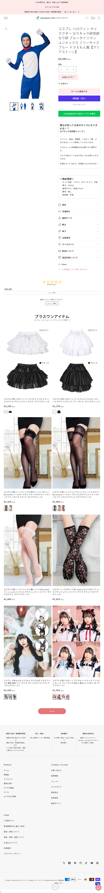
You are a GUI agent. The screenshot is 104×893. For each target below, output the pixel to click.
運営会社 (54, 792)
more (52, 711)
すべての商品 (9, 788)
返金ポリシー (56, 803)
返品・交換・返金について (14, 837)
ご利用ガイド (9, 820)
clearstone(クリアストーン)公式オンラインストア (27, 880)
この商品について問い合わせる (74, 269)
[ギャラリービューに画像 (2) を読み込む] (23, 106)
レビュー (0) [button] (8, 288)
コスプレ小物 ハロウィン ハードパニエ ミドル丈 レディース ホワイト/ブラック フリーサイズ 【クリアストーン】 (76, 400)
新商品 (6, 774)
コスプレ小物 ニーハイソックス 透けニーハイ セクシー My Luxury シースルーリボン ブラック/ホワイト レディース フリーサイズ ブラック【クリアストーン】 (27, 494)
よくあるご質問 (10, 796)
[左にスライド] (6, 106)
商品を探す (8, 783)
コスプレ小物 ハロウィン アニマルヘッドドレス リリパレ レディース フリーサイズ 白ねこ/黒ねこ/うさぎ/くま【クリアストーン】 (76, 683)
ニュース (54, 781)
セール (6, 792)
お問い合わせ (56, 770)
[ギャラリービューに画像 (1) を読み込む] (14, 106)
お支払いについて (11, 842)
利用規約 (54, 798)
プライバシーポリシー (12, 853)
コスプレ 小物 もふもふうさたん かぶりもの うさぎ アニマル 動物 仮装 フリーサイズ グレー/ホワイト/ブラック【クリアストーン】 (27, 683)
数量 (60, 64)
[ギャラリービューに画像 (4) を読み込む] (42, 106)
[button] (6, 18)
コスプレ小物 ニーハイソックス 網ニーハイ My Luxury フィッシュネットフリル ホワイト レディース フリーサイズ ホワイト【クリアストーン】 (27, 592)
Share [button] (64, 264)
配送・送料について (11, 831)
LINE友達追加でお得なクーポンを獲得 (79, 113)
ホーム (6, 770)
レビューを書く (52, 303)
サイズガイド (56, 787)
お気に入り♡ (68, 77)
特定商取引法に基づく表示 (14, 826)
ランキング (8, 779)
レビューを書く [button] (52, 293)
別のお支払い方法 (79, 104)
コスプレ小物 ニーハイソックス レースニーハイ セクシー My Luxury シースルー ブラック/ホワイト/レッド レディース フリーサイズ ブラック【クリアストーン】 (76, 494)
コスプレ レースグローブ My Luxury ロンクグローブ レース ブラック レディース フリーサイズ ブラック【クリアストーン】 (76, 592)
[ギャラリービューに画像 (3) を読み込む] (32, 106)
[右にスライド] (49, 106)
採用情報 (54, 776)
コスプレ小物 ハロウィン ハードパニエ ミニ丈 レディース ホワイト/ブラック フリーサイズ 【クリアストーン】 (27, 400)
